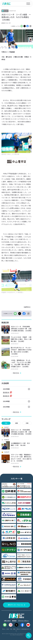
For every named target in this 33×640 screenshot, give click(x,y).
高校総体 (6, 392)
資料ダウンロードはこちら (15, 605)
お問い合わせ (7, 620)
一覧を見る (15, 373)
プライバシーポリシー (23, 620)
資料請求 (14, 620)
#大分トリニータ (5, 23)
